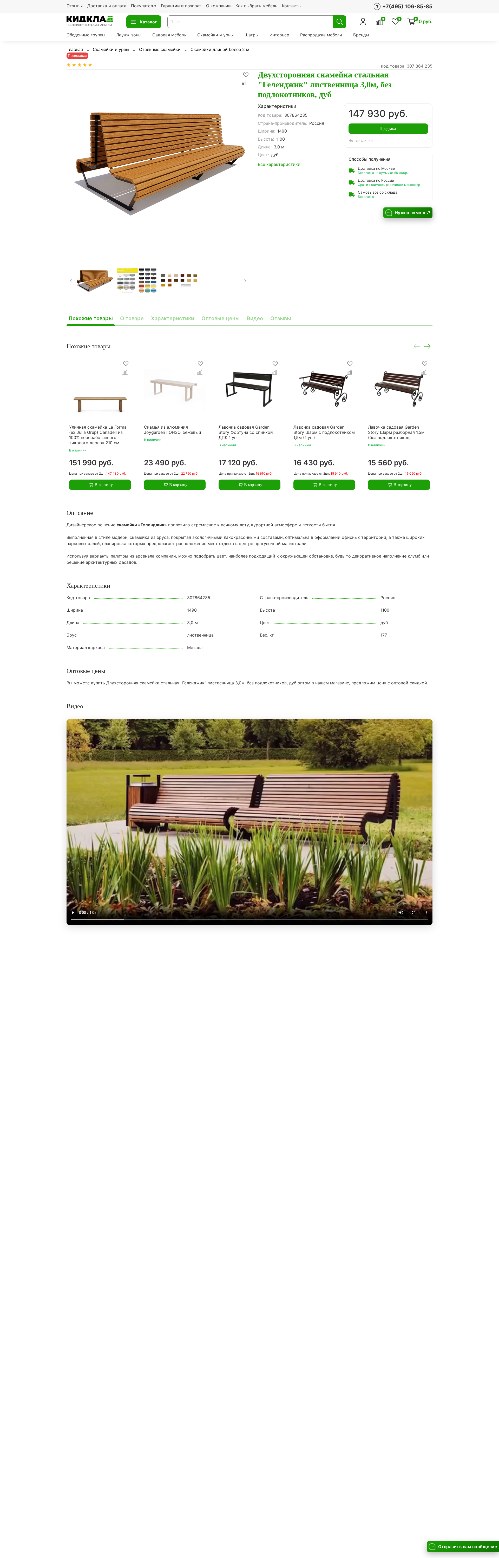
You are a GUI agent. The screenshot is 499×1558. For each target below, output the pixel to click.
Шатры (252, 34)
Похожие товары (91, 318)
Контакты (291, 5)
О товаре (132, 318)
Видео (255, 318)
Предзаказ (388, 128)
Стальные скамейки (160, 49)
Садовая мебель (169, 34)
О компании (218, 5)
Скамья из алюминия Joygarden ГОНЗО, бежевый (172, 429)
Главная (75, 49)
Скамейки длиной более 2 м (220, 49)
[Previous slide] (75, 161)
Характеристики (172, 318)
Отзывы (75, 5)
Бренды (361, 34)
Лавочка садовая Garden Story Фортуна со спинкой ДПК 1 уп (246, 432)
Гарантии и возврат (181, 5)
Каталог (148, 21)
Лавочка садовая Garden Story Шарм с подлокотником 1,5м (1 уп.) (324, 432)
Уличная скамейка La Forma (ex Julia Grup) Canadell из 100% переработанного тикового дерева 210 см (98, 434)
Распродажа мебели (321, 34)
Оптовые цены (220, 318)
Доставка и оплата (106, 5)
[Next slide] (241, 161)
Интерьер (279, 34)
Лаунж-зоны (128, 34)
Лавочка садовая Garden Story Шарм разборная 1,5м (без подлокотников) (396, 432)
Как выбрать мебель (256, 5)
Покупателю (143, 5)
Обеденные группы (86, 34)
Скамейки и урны (215, 34)
